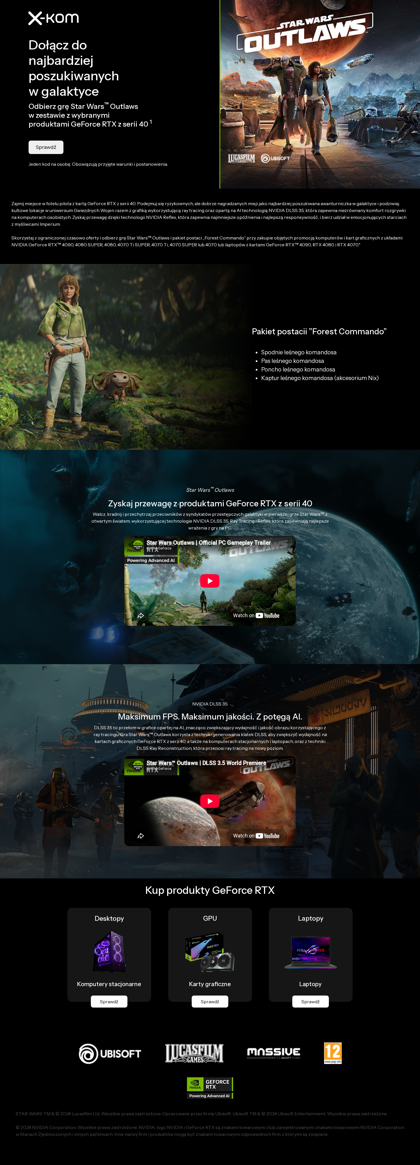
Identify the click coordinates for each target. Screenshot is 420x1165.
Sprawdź (46, 147)
